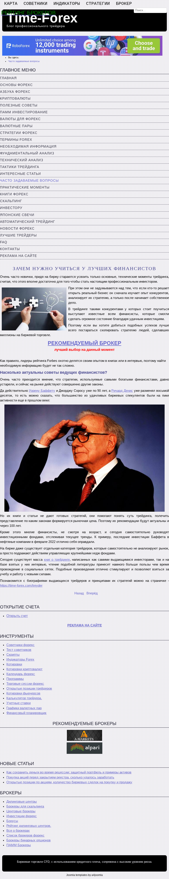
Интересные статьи (20, 174)
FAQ (3, 242)
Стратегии (98, 3)
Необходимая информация (28, 146)
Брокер (124, 3)
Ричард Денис (122, 390)
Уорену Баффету (42, 390)
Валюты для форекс (20, 119)
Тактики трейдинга (19, 167)
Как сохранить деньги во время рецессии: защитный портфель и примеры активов (68, 772)
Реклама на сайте (18, 256)
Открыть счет (17, 616)
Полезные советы (18, 105)
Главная (8, 78)
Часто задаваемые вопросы (29, 180)
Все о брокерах (18, 830)
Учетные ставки (18, 703)
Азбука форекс (15, 91)
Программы (15, 679)
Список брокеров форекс (25, 835)
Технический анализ (21, 160)
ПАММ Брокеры (18, 845)
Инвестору (11, 208)
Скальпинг (11, 201)
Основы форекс (16, 85)
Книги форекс (14, 194)
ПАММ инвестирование (24, 112)
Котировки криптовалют (24, 669)
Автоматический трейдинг (27, 221)
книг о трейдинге (57, 559)
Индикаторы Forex (20, 659)
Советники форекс (20, 645)
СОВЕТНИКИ (35, 3)
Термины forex (16, 139)
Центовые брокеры (20, 811)
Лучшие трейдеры (18, 235)
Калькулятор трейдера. (24, 698)
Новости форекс (17, 228)
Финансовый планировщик (26, 713)
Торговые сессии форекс (25, 683)
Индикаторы (66, 3)
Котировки (14, 664)
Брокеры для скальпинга (25, 806)
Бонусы (12, 821)
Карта (10, 3)
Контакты (10, 249)
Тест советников (18, 650)
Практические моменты (25, 187)
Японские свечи (17, 215)
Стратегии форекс (18, 133)
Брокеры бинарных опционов (28, 840)
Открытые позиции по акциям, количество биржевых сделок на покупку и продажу (69, 782)
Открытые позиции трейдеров (29, 688)
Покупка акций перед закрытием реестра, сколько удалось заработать (60, 777)
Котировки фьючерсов (23, 693)
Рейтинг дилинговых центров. (28, 826)
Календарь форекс (20, 674)
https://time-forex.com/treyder (21, 585)
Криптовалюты (15, 98)
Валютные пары (16, 126)
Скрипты (13, 654)
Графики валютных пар (24, 708)
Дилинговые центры (21, 801)
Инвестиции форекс (21, 816)
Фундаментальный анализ (27, 153)
